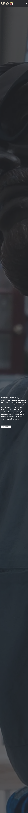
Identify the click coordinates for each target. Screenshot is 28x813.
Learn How (6, 426)
